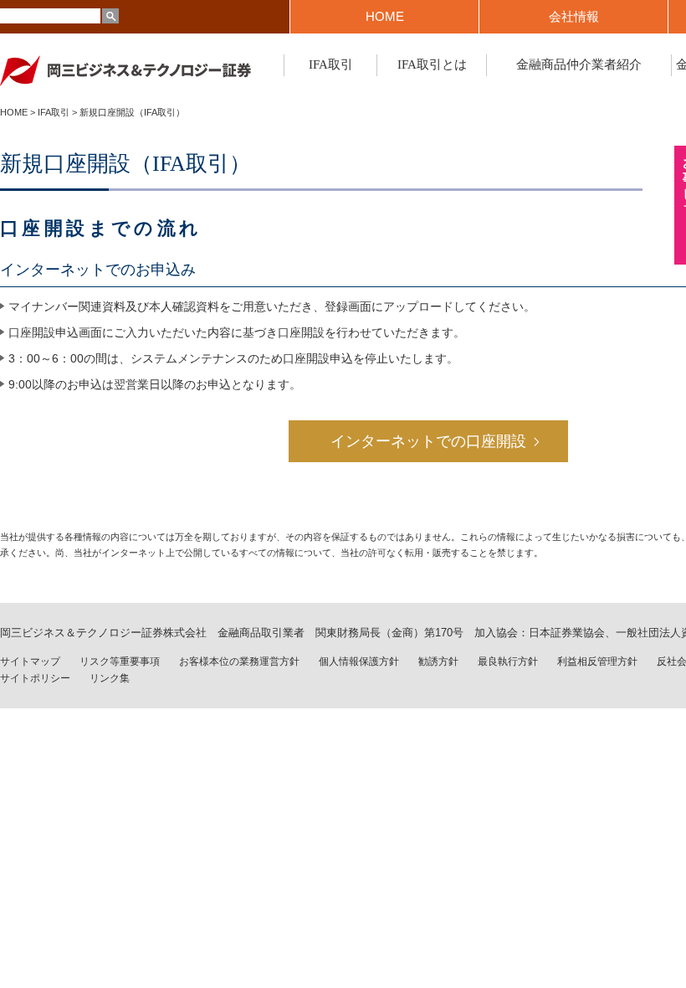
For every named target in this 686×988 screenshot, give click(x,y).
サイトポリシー (35, 678)
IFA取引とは (432, 64)
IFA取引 (331, 64)
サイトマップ (30, 661)
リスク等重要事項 (119, 661)
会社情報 (574, 16)
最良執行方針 (508, 661)
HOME (385, 16)
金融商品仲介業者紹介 (579, 64)
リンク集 (110, 678)
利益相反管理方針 (597, 661)
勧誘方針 (438, 661)
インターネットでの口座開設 (428, 441)
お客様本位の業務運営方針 (239, 661)
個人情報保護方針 (359, 661)
